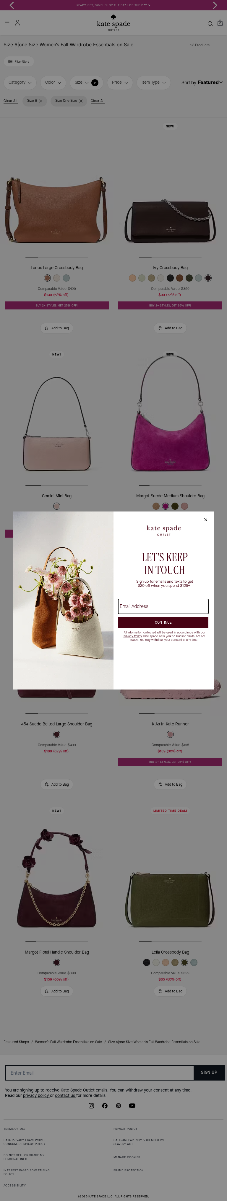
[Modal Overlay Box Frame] (113, 600)
